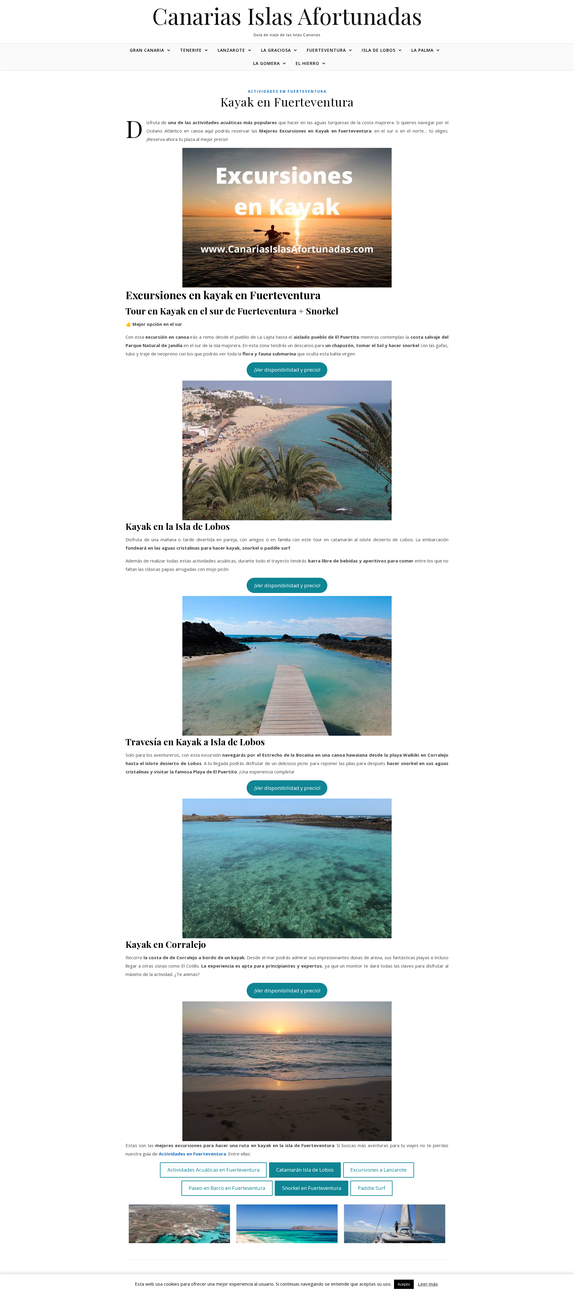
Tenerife (191, 50)
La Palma (422, 50)
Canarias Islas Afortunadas (287, 15)
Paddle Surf (371, 1187)
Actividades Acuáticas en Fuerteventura (213, 1169)
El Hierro (307, 63)
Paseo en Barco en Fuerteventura (227, 1187)
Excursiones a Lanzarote (378, 1169)
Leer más (428, 1284)
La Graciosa (276, 50)
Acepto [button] (404, 1284)
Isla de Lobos (379, 50)
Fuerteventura (326, 50)
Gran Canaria (147, 50)
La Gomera (266, 63)
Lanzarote (231, 50)
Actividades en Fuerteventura (287, 91)
